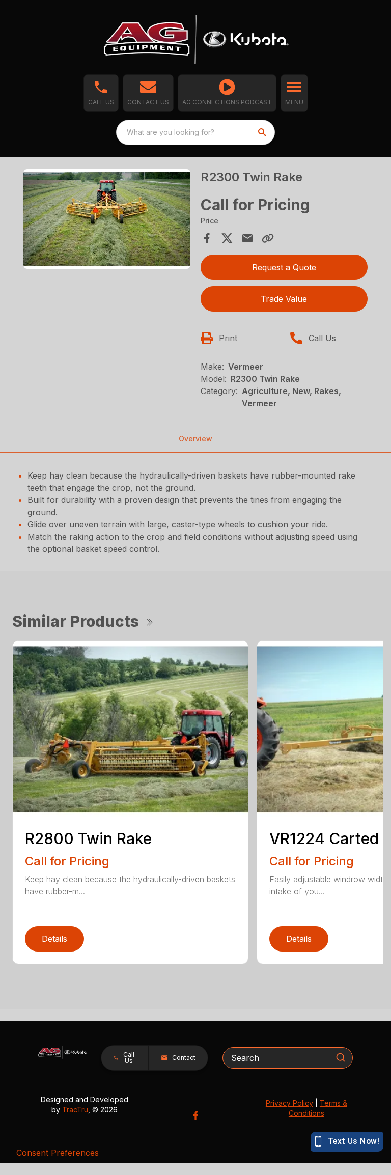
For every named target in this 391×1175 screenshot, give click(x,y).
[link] (227, 93)
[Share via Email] (247, 238)
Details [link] (54, 939)
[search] (263, 132)
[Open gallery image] (106, 219)
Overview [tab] (195, 438)
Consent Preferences (57, 1153)
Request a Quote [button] (284, 267)
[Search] (340, 1057)
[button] (101, 93)
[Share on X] (227, 238)
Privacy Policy (289, 1103)
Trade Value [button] (284, 299)
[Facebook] (195, 1115)
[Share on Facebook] (207, 238)
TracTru (75, 1109)
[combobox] (195, 132)
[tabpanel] (106, 220)
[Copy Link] (268, 238)
